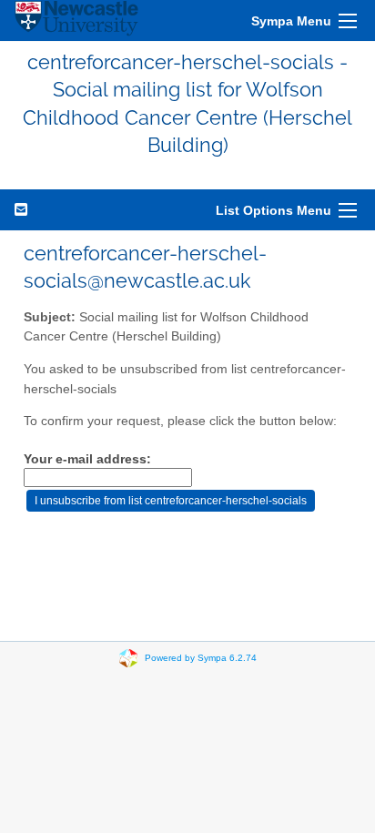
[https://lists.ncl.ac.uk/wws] (76, 20)
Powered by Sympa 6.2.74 (201, 657)
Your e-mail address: (87, 459)
